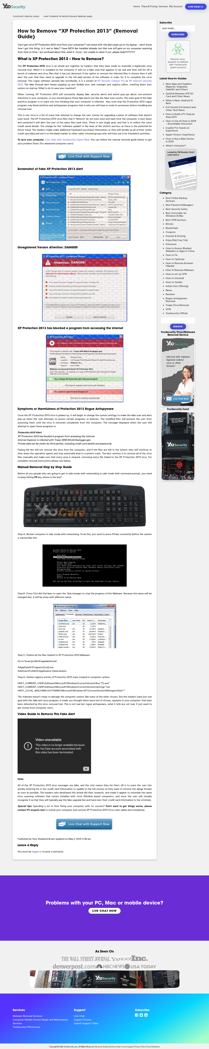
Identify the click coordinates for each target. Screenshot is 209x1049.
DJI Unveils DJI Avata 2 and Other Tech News (181, 108)
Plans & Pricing (149, 6)
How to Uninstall (175, 278)
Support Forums (82, 1019)
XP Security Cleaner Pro (111, 80)
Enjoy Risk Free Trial (177, 240)
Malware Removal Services (27, 1015)
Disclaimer (155, 1046)
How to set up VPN (176, 273)
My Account (176, 6)
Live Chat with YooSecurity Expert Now (67, 139)
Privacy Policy (140, 1046)
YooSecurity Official (176, 313)
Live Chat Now (104, 910)
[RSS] (146, 1015)
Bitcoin (169, 223)
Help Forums (121, 1046)
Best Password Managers (179, 204)
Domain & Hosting (175, 235)
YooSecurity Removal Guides (26, 16)
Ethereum (171, 244)
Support (130, 1046)
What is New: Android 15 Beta (179, 102)
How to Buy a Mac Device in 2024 (180, 140)
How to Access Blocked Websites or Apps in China (180, 249)
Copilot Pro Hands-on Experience (177, 129)
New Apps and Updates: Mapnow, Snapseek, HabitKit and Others (179, 86)
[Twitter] (142, 1015)
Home (136, 6)
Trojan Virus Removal (177, 305)
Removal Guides (101, 1046)
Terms (148, 1046)
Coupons (170, 231)
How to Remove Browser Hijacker (179, 264)
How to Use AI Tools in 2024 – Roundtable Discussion (181, 122)
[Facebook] (137, 1015)
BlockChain (172, 228)
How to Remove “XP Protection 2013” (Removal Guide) (78, 34)
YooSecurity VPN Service (26, 1026)
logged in (37, 851)
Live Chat (194, 6)
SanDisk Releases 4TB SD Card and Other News (179, 95)
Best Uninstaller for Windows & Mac (176, 214)
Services (163, 6)
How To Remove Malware (180, 269)
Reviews (170, 294)
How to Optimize (175, 259)
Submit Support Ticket (86, 1023)
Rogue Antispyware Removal (176, 300)
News (169, 290)
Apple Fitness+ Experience (180, 134)
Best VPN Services (176, 219)
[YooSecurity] (13, 9)
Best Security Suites (177, 209)
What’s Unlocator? (176, 145)
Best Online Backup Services (176, 199)
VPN (168, 309)
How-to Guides (174, 282)
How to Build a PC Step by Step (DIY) (180, 115)
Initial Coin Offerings (177, 286)
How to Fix (172, 254)
